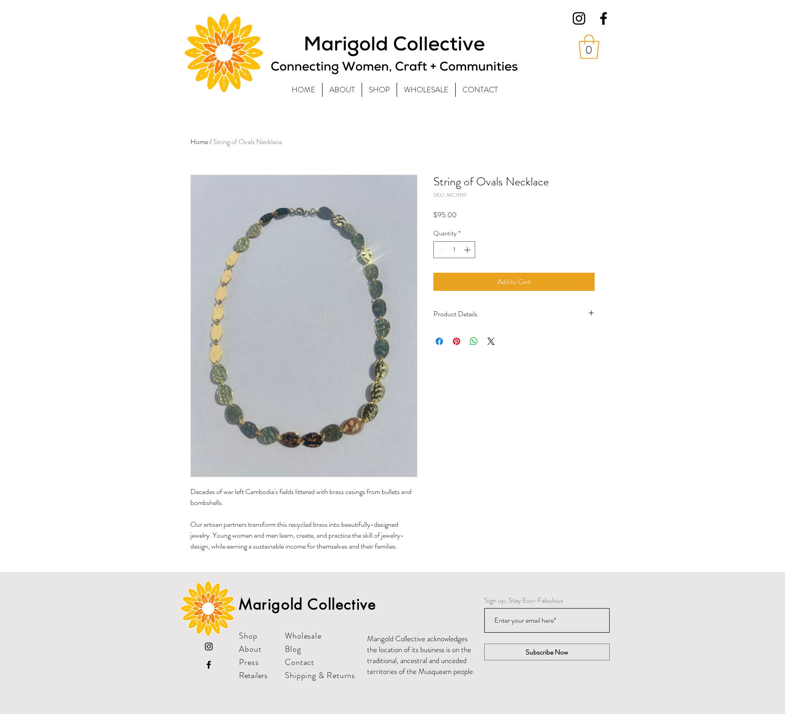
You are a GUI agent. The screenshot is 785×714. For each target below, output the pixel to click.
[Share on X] (491, 341)
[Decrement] (440, 250)
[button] (589, 47)
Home (199, 141)
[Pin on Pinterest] (456, 341)
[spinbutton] (454, 250)
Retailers (253, 675)
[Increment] (468, 250)
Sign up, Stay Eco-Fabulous (523, 600)
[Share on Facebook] (439, 341)
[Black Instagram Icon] (579, 18)
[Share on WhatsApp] (473, 341)
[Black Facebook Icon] (603, 18)
